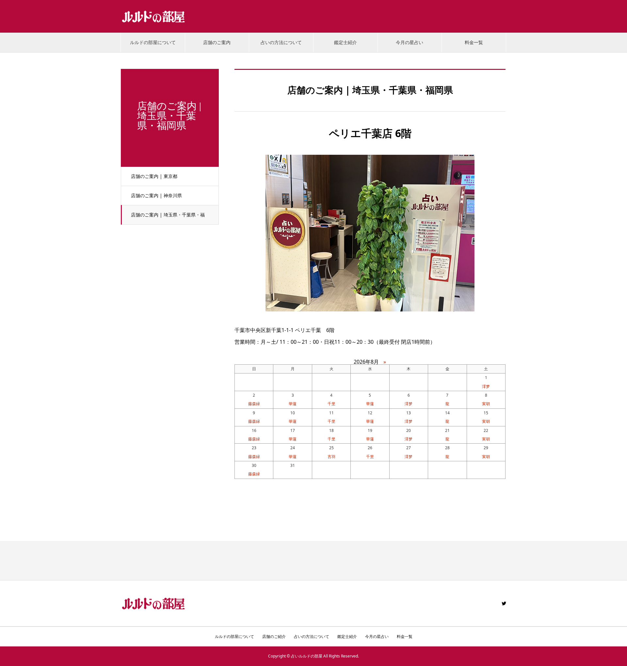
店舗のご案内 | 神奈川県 (156, 195)
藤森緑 (254, 403)
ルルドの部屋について (153, 42)
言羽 (331, 456)
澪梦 (486, 386)
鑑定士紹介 (345, 42)
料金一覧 (474, 42)
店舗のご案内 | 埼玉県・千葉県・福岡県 (168, 218)
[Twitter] (504, 603)
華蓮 (293, 403)
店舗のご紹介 (274, 636)
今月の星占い (409, 42)
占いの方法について (281, 42)
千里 (331, 403)
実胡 (486, 403)
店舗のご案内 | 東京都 (154, 176)
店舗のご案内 (217, 42)
